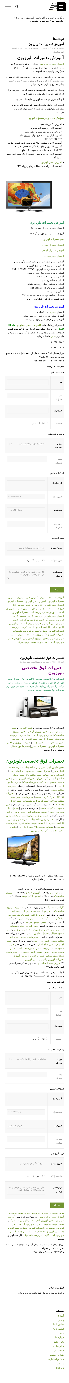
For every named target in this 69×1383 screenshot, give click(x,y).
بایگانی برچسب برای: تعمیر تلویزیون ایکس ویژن (38, 17)
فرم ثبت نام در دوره (55, 366)
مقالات (60, 1363)
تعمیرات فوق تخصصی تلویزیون (42, 658)
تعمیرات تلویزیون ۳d (44, 827)
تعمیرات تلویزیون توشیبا (24, 778)
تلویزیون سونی (57, 892)
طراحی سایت (57, 1355)
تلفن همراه (57, 497)
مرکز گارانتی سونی (44, 797)
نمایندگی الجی (16, 771)
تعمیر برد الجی (45, 911)
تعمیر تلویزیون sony (27, 1231)
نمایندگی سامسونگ (55, 918)
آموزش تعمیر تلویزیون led (25, 605)
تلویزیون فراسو (33, 892)
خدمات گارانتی (38, 915)
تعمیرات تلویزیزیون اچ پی (19, 742)
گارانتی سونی (26, 616)
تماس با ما (58, 1324)
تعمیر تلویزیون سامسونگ (21, 1220)
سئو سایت (58, 1346)
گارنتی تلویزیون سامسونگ (36, 1235)
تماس (53, 336)
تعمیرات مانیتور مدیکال (38, 933)
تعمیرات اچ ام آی (46, 944)
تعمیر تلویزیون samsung (49, 1231)
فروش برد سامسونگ (35, 767)
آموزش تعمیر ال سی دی (52, 245)
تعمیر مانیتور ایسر (25, 797)
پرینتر (61, 1320)
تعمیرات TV (49, 823)
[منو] (9, 6)
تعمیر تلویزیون (25, 728)
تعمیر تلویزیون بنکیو (29, 926)
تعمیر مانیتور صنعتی (29, 937)
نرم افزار (59, 1368)
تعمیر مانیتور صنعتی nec (30, 952)
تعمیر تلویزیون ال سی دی (40, 735)
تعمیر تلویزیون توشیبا (39, 929)
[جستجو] (16, 6)
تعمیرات (52, 312)
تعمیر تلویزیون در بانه (36, 922)
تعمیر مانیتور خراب (16, 812)
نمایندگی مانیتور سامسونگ (35, 782)
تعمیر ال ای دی (46, 739)
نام (61, 382)
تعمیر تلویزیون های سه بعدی (24, 739)
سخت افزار (58, 1350)
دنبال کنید (59, 1341)
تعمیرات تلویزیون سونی (52, 631)
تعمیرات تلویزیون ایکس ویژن (50, 634)
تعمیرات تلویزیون (14, 601)
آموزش (44, 48)
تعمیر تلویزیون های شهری (31, 823)
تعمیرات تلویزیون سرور (33, 956)
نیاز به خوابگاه (56, 560)
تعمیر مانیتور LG (33, 775)
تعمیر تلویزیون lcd (40, 742)
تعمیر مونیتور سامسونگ (42, 819)
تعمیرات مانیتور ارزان (16, 816)
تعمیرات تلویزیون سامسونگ (26, 631)
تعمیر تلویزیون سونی (38, 816)
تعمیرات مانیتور (38, 746)
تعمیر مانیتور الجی (55, 767)
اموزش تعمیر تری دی (54, 256)
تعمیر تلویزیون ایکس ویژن (35, 638)
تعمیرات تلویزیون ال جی (30, 1224)
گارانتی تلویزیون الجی (39, 627)
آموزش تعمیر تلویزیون (51, 162)
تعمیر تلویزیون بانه (33, 623)
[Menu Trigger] (61, 6)
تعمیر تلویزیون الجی (44, 1220)
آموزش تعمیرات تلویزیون (46, 44)
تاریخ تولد (58, 411)
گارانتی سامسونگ (55, 907)
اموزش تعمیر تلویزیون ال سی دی (48, 608)
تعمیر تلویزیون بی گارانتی (32, 620)
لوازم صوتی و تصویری (33, 48)
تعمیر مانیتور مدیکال (20, 746)
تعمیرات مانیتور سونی (53, 775)
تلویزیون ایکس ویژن (32, 896)
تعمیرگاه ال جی (25, 827)
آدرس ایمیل (57, 483)
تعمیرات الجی (33, 812)
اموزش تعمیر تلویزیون (35, 601)
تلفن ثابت (58, 510)
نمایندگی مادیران (44, 778)
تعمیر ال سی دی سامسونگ (38, 771)
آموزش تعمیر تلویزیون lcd (51, 605)
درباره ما (59, 1337)
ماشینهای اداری (56, 1359)
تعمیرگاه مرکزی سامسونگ (35, 801)
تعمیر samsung (48, 812)
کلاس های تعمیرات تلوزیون (28, 325)
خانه (62, 1333)
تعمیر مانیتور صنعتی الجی (29, 948)
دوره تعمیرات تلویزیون (53, 239)
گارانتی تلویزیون (19, 627)
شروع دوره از (56, 548)
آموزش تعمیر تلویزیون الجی (43, 612)
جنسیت (59, 423)
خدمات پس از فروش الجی (23, 911)
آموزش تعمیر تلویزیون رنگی (30, 642)
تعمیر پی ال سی (41, 941)
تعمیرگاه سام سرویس (19, 915)
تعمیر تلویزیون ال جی (38, 731)
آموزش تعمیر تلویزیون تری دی (49, 616)
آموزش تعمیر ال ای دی (53, 250)
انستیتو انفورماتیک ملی (27, 662)
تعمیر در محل (57, 742)
